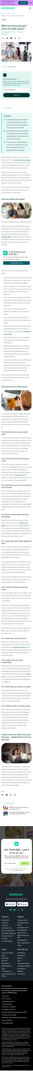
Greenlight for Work (23, 963)
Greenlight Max (22, 930)
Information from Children (9, 1006)
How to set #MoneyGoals (9, 992)
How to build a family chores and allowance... (15, 988)
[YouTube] (14, 909)
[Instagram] (22, 909)
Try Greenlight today (16, 263)
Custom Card (21, 933)
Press (19, 961)
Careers (20, 958)
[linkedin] (15, 38)
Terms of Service (6, 998)
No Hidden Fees (7, 928)
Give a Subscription (23, 943)
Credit (13, 13)
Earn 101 (4, 961)
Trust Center (21, 974)
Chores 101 (5, 958)
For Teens (5, 938)
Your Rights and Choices (8, 1009)
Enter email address (10, 89)
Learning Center (5, 13)
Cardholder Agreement (8, 1001)
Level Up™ (5, 925)
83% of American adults (22, 160)
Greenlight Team (12, 66)
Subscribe (16, 95)
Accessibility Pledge (7, 1023)
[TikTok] (18, 909)
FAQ (3, 968)
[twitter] (7, 38)
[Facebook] (10, 909)
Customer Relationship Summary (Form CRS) (14, 1012)
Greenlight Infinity (23, 927)
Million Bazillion (7, 966)
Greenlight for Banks (23, 966)
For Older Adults (7, 941)
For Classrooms (7, 971)
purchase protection (19, 647)
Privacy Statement (19, 870)
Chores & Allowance (8, 930)
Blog (3, 955)
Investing (4, 923)
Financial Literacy (7, 953)
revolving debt (6, 237)
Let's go (25, 863)
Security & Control (7, 936)
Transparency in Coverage (9, 1015)
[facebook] (11, 38)
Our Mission (21, 953)
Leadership (21, 955)
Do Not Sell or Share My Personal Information (14, 1017)
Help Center (5, 963)
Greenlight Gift (22, 940)
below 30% (19, 475)
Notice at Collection (7, 1020)
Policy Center (5, 996)
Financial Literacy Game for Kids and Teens (14, 990)
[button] (30, 3)
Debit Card (5, 920)
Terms (10, 1039)
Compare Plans (22, 920)
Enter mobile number (10, 863)
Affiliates (20, 971)
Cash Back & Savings (9, 933)
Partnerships (21, 968)
